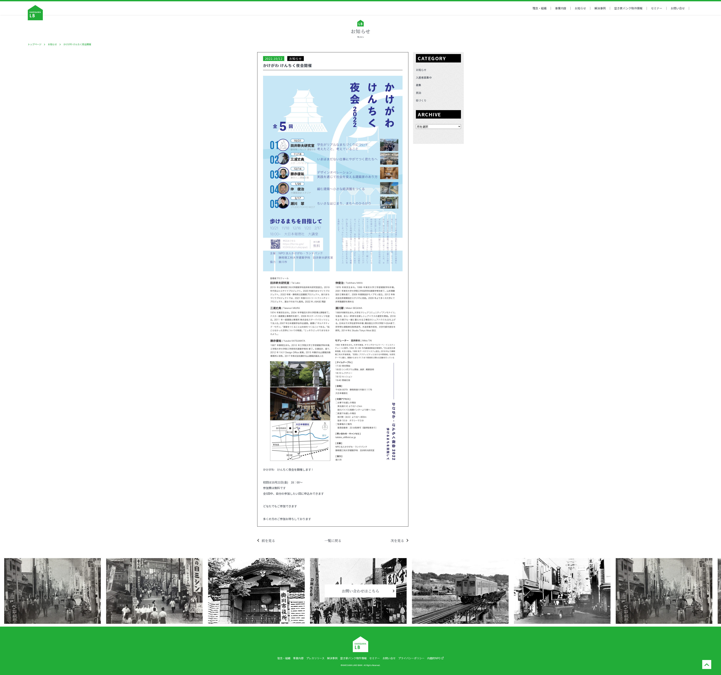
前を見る (268, 540)
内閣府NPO (433, 658)
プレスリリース (315, 658)
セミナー (656, 8)
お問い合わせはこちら (360, 591)
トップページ (34, 44)
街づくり (421, 100)
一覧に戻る (332, 540)
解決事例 (600, 8)
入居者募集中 (424, 77)
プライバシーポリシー (411, 658)
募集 (418, 85)
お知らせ (580, 8)
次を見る (397, 540)
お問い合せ (678, 8)
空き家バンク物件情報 (353, 658)
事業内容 (560, 8)
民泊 (418, 93)
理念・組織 (539, 8)
